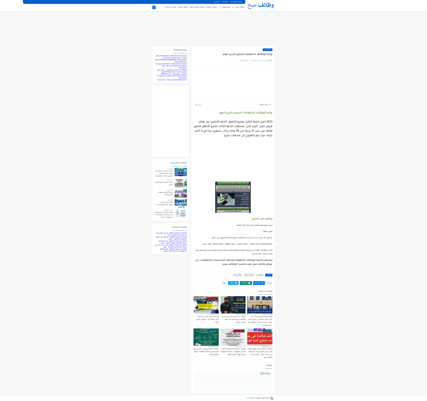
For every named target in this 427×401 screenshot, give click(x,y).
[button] (259, 283)
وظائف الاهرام (183, 7)
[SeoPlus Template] (271, 398)
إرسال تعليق (265, 373)
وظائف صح (250, 398)
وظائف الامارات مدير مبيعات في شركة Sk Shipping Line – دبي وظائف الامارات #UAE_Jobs (164, 215)
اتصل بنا (225, 2)
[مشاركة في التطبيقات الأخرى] (224, 283)
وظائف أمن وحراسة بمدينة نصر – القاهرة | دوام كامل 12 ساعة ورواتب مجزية (233, 319)
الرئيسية (217, 2)
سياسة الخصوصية (236, 2)
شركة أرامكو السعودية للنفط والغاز (165, 194)
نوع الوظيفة (226, 7)
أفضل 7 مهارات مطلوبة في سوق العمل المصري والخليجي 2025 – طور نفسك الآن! (164, 174)
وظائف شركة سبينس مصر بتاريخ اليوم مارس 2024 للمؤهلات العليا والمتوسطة (206, 352)
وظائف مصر (237, 275)
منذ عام (169, 169)
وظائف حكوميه (211, 7)
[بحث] (154, 7)
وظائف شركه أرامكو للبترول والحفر (164, 184)
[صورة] (181, 172)
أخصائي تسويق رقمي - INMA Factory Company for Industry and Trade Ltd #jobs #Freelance (172, 76)
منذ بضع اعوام (167, 210)
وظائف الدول (240, 7)
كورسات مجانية (170, 7)
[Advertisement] (213, 28)
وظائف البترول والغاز (197, 7)
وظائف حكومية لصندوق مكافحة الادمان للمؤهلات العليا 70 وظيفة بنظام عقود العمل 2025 (233, 352)
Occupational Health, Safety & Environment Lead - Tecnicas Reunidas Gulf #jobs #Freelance (171, 66)
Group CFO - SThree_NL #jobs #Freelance (172, 80)
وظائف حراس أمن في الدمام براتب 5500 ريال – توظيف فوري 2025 (207, 319)
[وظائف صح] (261, 5)
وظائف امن (267, 49)
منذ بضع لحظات (266, 314)
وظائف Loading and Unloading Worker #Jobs (165, 204)
